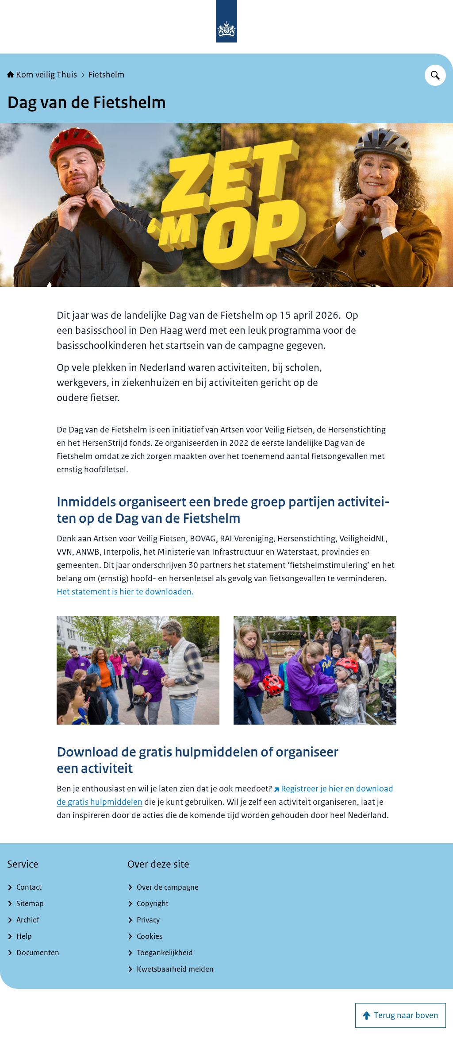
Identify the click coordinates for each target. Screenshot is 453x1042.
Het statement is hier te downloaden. (125, 592)
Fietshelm (106, 74)
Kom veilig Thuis (46, 74)
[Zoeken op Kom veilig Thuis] (435, 75)
